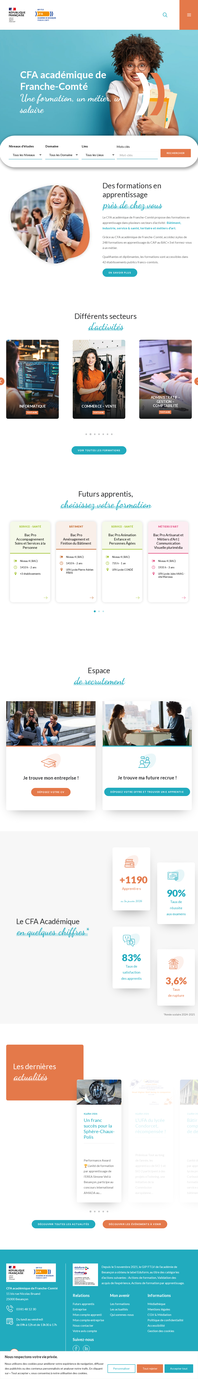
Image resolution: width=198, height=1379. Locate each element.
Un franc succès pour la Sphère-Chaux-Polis (99, 1128)
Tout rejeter (150, 1368)
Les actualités (119, 1309)
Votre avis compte (85, 1331)
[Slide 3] (95, 434)
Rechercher (176, 153)
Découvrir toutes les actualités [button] (63, 1224)
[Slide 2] (90, 434)
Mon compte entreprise (88, 1320)
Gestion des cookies (161, 1331)
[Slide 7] (112, 434)
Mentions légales (159, 1309)
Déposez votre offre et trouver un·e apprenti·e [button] (147, 791)
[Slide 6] (107, 434)
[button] (99, 1092)
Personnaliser (121, 1368)
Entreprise (79, 1309)
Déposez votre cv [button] (50, 792)
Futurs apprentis (83, 1304)
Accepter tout (179, 1368)
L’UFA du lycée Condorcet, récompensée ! (150, 1125)
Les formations (120, 1304)
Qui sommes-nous (122, 1314)
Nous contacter (83, 1325)
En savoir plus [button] (120, 272)
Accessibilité (156, 1325)
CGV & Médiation (159, 1314)
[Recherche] (163, 14)
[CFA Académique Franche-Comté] (32, 15)
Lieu (85, 146)
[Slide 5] (103, 434)
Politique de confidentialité (165, 1320)
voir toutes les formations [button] (99, 450)
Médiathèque (156, 1304)
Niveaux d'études (21, 146)
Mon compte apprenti (87, 1314)
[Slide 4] (99, 434)
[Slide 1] (86, 434)
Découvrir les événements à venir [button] (135, 1224)
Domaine (51, 146)
